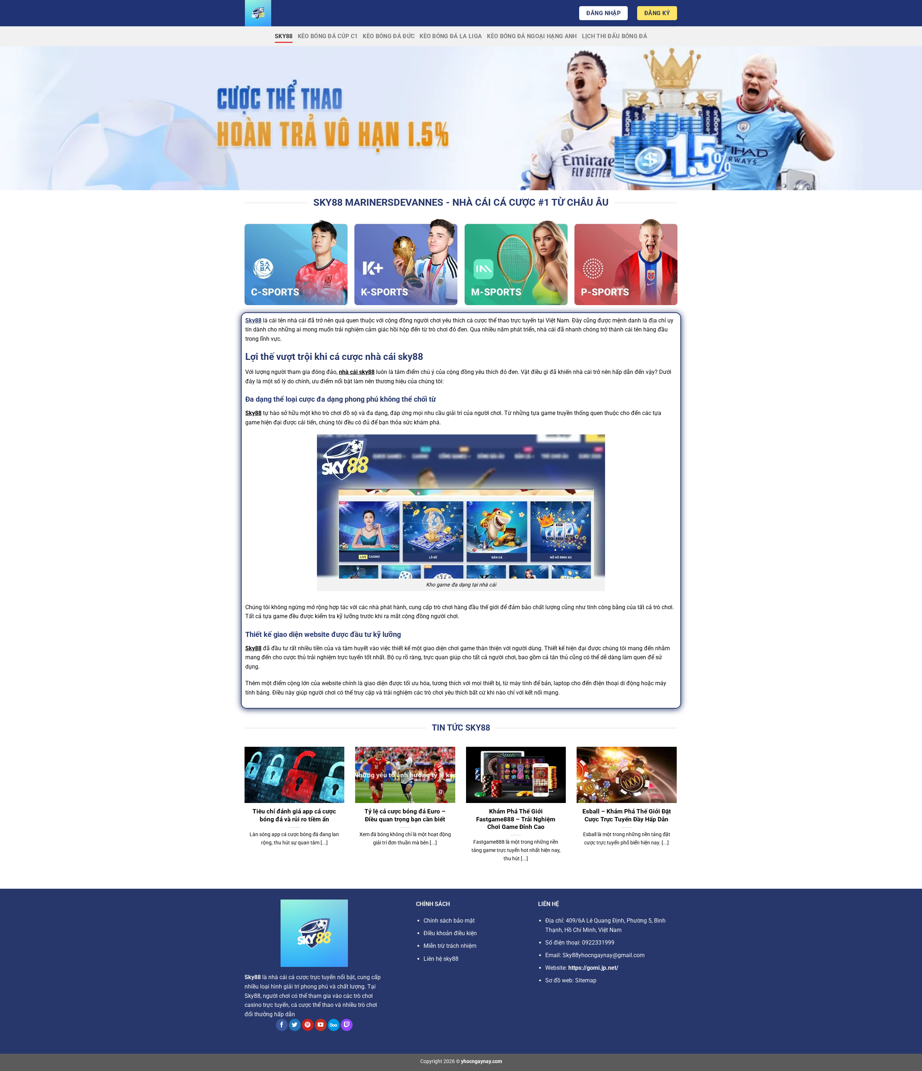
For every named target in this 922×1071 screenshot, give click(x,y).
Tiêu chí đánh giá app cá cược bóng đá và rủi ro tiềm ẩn (294, 815)
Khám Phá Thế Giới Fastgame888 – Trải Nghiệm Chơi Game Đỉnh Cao (515, 819)
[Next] (678, 813)
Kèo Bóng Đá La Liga (451, 36)
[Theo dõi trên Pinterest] (308, 1025)
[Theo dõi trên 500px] (334, 1025)
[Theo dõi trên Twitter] (295, 1025)
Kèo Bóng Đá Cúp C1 (328, 36)
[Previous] (243, 813)
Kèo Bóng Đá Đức (389, 36)
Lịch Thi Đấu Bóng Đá (614, 36)
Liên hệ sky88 (441, 958)
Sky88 (284, 36)
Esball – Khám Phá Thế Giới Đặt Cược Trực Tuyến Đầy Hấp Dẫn (626, 815)
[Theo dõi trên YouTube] (321, 1025)
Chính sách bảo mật (449, 920)
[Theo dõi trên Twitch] (347, 1025)
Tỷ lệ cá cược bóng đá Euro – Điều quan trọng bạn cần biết (405, 815)
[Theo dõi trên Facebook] (282, 1025)
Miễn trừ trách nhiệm (450, 945)
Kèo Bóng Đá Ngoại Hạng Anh (532, 36)
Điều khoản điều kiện (450, 933)
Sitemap (585, 980)
